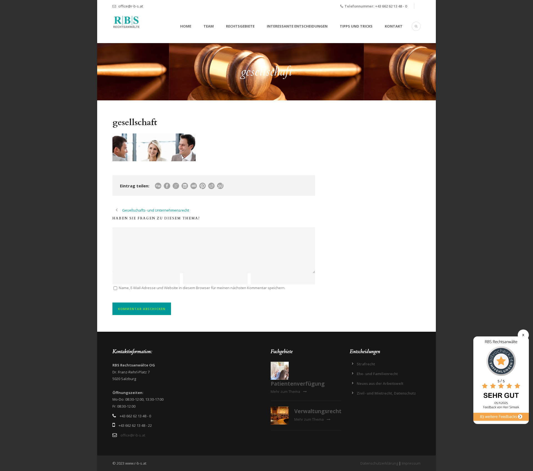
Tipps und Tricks (356, 26)
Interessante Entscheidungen (297, 26)
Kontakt (394, 26)
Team (208, 26)
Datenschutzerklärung (379, 463)
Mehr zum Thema (285, 391)
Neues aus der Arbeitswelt (380, 383)
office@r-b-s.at (130, 6)
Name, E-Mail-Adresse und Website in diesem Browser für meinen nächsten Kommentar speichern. (202, 287)
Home (185, 26)
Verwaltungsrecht (317, 411)
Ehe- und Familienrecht (377, 373)
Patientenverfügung (298, 383)
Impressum (411, 463)
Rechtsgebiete (240, 26)
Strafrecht (366, 363)
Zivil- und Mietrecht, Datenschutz (386, 393)
